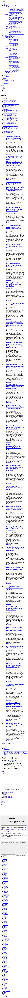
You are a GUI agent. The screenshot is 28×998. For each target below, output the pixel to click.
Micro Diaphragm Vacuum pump (13, 57)
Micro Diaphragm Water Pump (16, 8)
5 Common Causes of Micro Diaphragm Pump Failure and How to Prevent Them (15, 366)
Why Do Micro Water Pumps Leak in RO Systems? (15, 303)
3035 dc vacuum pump (14, 67)
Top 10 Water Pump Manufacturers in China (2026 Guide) (15, 487)
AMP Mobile (6, 749)
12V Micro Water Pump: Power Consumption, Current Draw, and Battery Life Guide (15, 138)
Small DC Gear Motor (11, 25)
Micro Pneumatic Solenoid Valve (16, 34)
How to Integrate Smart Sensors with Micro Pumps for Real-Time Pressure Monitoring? (15, 468)
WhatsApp (3, 802)
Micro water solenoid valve (15, 31)
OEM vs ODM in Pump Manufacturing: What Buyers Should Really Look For (15, 407)
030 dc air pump (13, 49)
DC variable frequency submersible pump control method (14, 725)
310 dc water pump (13, 41)
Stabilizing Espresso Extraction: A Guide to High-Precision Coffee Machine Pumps (14, 447)
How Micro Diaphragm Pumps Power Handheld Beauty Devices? (13, 265)
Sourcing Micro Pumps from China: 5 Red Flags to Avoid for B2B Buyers (14, 528)
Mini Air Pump (9, 14)
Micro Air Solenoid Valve (15, 30)
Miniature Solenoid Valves (12, 74)
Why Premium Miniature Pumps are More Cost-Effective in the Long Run (13, 227)
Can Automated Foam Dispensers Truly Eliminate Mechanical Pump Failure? (14, 704)
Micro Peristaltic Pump (11, 71)
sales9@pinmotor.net (13, 760)
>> (8, 743)
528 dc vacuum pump (14, 69)
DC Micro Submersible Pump (13, 72)
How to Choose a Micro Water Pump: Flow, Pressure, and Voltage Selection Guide (15, 189)
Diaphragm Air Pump (8, 751)
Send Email (3, 801)
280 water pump (13, 45)
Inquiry (2, 771)
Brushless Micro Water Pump (15, 13)
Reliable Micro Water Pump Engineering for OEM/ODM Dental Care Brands (14, 209)
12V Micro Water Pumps (15, 12)
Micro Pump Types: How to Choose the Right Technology (15, 647)
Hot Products (6, 747)
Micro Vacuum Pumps (11, 26)
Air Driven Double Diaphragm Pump (11, 753)
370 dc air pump (13, 53)
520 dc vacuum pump (14, 66)
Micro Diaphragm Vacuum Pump (16, 27)
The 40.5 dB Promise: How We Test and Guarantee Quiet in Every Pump (15, 548)
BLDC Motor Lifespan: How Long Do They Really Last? (14, 568)
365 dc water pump (13, 44)
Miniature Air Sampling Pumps (16, 21)
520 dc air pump (13, 54)
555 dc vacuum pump (14, 70)
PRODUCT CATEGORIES (9, 5)
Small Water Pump (10, 6)
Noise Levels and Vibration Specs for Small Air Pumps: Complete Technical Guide (14, 628)
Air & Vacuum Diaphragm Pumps (17, 19)
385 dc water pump (13, 40)
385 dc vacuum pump (14, 63)
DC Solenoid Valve (10, 28)
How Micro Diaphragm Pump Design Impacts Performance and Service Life (15, 386)
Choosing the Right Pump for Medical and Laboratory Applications (15, 284)
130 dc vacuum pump (14, 59)
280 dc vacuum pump (14, 61)
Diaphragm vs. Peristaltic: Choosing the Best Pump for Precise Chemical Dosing (14, 508)
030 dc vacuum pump (14, 58)
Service (5, 75)
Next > (6, 743)
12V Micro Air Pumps (14, 15)
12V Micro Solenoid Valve (15, 32)
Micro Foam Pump (10, 36)
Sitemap (5, 748)
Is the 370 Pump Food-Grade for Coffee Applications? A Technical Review (15, 608)
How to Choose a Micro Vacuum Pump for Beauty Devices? (14, 246)
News (4, 78)
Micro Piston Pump (13, 23)
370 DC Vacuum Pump (14, 62)
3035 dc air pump (13, 56)
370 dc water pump (13, 43)
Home (4, 4)
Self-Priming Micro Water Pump (16, 9)
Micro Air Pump (10, 48)
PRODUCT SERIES (8, 35)
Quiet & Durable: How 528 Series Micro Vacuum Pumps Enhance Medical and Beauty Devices (15, 324)
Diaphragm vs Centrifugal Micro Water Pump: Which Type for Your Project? (14, 163)
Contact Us (6, 83)
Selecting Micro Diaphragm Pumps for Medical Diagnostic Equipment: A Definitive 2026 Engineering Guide (15, 345)
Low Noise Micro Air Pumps (15, 17)
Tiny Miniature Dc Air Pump (10, 752)
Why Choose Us (10, 80)
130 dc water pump (13, 39)
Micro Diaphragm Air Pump (15, 22)
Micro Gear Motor (10, 47)
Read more (8, 154)
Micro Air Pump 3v (21, 752)
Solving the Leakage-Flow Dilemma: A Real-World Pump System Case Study (15, 427)
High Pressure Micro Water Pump (16, 10)
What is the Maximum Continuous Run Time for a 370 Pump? (14, 588)
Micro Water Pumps (10, 37)
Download (8, 76)
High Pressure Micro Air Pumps (16, 18)
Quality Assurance (10, 81)
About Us (5, 79)
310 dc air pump (13, 52)
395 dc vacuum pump (14, 65)
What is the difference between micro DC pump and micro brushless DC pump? (15, 665)
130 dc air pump (13, 50)
